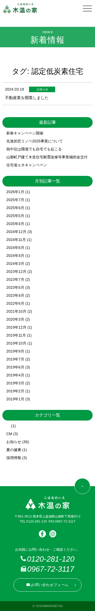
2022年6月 (15, 303)
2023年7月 (15, 279)
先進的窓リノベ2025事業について (34, 141)
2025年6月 (15, 208)
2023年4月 (15, 295)
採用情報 (13, 458)
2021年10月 (16, 311)
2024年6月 (15, 247)
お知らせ (13, 442)
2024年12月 (16, 232)
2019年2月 (15, 391)
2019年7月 (15, 359)
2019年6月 (15, 367)
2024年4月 (15, 255)
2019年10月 (16, 343)
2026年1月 (15, 192)
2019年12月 (16, 327)
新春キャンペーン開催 (24, 133)
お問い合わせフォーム (50, 585)
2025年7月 (15, 200)
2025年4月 (15, 224)
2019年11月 (16, 335)
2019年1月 (15, 399)
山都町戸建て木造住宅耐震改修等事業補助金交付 (47, 157)
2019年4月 (15, 375)
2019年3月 (15, 383)
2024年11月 (16, 239)
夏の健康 (13, 450)
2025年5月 (15, 216)
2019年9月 (15, 351)
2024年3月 (15, 263)
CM (9, 434)
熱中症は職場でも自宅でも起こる (34, 149)
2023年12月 (16, 271)
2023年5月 (15, 287)
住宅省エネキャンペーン (26, 165)
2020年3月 (15, 319)
